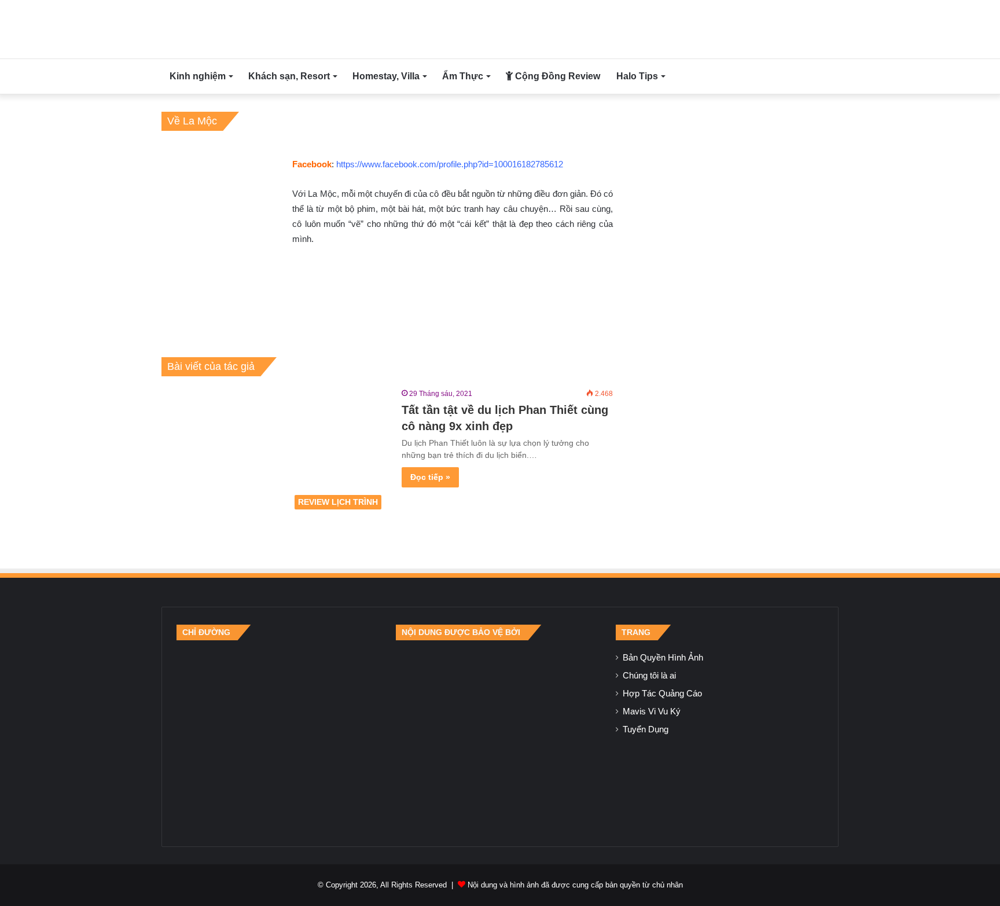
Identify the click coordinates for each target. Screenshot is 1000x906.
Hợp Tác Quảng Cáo (662, 693)
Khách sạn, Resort (289, 76)
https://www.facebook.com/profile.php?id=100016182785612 (449, 164)
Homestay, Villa (386, 76)
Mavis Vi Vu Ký (652, 711)
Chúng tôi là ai (649, 675)
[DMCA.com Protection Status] (500, 735)
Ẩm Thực (462, 76)
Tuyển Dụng (645, 729)
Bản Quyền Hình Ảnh (663, 657)
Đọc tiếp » (430, 477)
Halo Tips (637, 76)
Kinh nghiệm (198, 76)
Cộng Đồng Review (556, 76)
